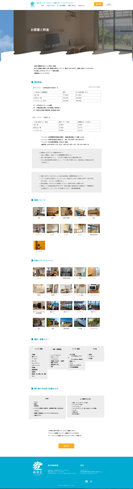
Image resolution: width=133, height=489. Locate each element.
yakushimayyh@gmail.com (89, 473)
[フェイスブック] (86, 481)
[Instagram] (91, 481)
